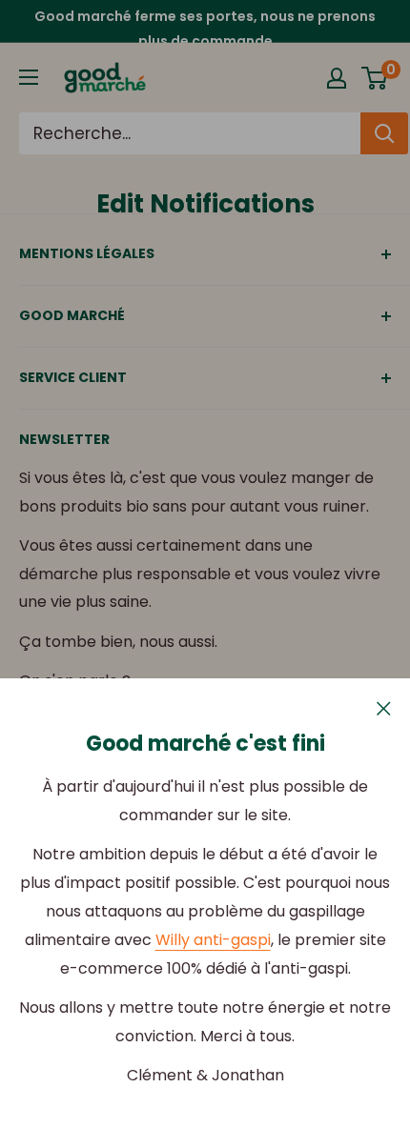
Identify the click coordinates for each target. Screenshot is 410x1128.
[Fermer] (384, 708)
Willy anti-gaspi (213, 940)
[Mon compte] (336, 78)
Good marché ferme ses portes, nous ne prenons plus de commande (205, 28)
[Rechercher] (384, 133)
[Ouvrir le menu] (28, 77)
